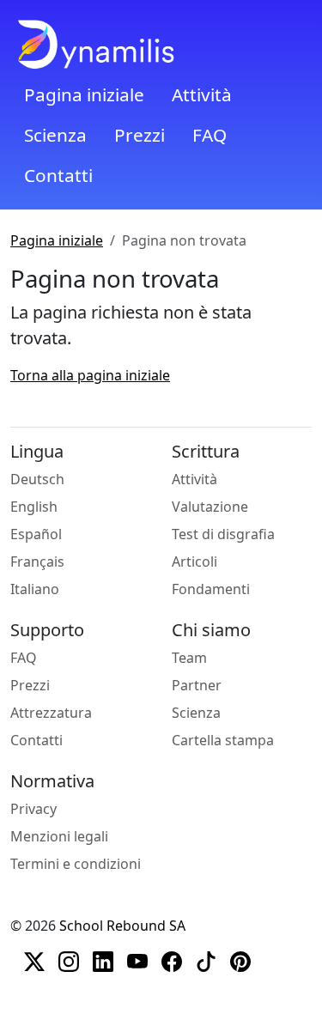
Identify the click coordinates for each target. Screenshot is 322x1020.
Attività (202, 94)
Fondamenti (211, 589)
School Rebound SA (122, 925)
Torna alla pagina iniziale (90, 375)
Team (189, 657)
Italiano (34, 589)
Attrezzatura (51, 712)
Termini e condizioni (75, 863)
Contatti (58, 175)
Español (36, 534)
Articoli (194, 561)
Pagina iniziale (84, 94)
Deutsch (37, 479)
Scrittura (206, 451)
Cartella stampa (223, 740)
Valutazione (210, 506)
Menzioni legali (59, 836)
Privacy (33, 808)
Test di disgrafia (223, 534)
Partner (197, 685)
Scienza (55, 135)
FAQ (209, 135)
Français (37, 561)
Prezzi (139, 135)
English (34, 506)
